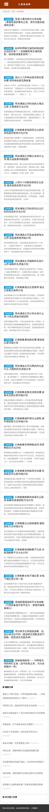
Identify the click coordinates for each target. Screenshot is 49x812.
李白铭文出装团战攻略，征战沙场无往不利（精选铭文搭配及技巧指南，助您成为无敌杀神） (24, 634)
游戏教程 (20, 11)
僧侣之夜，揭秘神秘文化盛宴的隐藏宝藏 (21, 750)
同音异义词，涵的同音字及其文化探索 (20, 705)
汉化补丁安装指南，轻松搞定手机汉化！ (21, 732)
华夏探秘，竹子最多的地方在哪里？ (19, 724)
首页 (13, 11)
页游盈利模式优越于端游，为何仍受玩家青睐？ (24, 762)
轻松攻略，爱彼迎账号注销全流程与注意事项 (23, 773)
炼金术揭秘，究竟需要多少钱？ (17, 743)
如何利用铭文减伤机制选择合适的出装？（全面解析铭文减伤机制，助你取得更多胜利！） (24, 51)
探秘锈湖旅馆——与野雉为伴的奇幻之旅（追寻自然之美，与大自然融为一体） (24, 663)
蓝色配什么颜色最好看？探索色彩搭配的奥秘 (23, 784)
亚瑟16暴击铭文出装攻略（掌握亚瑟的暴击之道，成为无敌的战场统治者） (24, 22)
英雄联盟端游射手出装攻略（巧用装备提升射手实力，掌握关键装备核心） (24, 605)
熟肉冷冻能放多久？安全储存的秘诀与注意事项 (24, 713)
